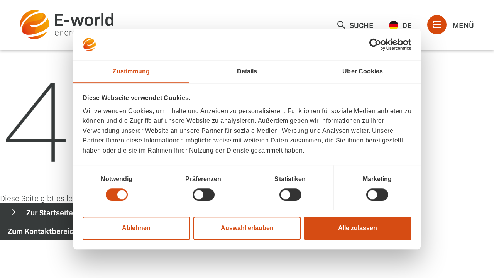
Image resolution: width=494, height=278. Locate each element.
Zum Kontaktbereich (43, 230)
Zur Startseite (49, 212)
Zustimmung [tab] (131, 71)
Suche (362, 24)
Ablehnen (136, 228)
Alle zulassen (357, 228)
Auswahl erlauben (247, 228)
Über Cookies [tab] (362, 71)
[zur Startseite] (66, 24)
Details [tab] (247, 71)
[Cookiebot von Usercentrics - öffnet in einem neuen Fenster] (377, 44)
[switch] (204, 194)
